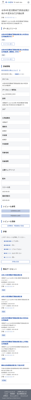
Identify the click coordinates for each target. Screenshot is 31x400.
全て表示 (21, 74)
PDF (3, 290)
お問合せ (5, 395)
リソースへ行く (8, 44)
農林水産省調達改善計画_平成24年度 (12, 365)
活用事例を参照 (15, 211)
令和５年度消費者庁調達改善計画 (11, 296)
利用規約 (12, 393)
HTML (4, 380)
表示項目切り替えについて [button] (9, 70)
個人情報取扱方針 (22, 393)
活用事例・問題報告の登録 (15, 226)
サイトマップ (24, 395)
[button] (28, 2)
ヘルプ (6, 393)
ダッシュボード (14, 395)
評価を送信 (15, 261)
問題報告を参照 (15, 215)
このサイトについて (9, 391)
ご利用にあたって (22, 391)
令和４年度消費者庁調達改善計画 (11, 275)
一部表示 (16, 74)
